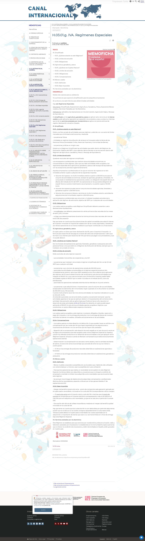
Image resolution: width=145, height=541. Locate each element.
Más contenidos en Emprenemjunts (64, 483)
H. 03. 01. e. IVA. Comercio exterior (39, 116)
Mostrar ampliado (108, 49)
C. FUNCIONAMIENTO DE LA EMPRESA (37, 43)
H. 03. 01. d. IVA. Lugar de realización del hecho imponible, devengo (39, 111)
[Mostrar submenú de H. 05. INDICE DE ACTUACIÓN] (49, 171)
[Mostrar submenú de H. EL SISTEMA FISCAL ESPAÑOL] (49, 69)
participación (56, 30)
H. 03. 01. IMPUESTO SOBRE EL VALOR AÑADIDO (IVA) (38, 90)
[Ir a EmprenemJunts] (120, 2)
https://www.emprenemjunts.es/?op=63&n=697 (77, 457)
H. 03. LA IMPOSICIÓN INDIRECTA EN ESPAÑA (36, 85)
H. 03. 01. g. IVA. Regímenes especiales (37, 126)
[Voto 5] (114, 446)
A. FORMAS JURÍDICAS (36, 33)
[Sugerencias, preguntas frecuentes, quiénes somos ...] (130, 1)
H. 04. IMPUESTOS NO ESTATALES (35, 166)
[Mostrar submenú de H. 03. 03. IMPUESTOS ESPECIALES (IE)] (49, 160)
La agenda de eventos (60, 487)
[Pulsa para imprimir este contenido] (113, 40)
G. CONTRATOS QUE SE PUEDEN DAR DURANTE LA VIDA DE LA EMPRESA (37, 63)
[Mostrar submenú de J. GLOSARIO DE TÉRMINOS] (49, 202)
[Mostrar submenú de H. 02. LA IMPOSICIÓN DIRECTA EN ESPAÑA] (49, 79)
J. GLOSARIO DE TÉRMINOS (37, 201)
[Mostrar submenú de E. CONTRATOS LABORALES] (49, 54)
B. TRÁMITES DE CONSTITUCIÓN (34, 37)
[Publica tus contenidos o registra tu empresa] (133, 1)
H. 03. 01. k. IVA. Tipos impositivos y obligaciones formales (39, 145)
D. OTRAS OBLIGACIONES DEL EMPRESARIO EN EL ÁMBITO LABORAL (38, 49)
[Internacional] (65, 19)
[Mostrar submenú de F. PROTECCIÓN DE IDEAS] (49, 58)
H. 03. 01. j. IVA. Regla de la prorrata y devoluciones (37, 140)
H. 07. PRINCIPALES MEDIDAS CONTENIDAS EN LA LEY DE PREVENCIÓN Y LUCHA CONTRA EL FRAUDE (39, 185)
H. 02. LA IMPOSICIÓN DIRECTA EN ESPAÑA (35, 79)
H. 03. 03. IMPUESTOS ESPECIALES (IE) (35, 160)
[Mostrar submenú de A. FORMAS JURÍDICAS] (49, 33)
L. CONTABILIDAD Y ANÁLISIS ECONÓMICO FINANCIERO (38, 213)
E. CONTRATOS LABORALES (37, 54)
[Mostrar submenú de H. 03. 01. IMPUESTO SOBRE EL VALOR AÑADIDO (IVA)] (49, 90)
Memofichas (33, 29)
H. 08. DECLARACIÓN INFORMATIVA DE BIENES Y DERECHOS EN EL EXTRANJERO (39, 192)
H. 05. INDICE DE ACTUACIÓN (38, 171)
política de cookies (55, 502)
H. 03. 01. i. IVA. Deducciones (37, 135)
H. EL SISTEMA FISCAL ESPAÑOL (35, 69)
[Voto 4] (113, 446)
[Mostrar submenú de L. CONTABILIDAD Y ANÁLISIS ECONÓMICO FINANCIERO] (49, 212)
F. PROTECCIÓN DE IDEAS (37, 58)
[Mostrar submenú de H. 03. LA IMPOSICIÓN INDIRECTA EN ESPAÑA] (49, 84)
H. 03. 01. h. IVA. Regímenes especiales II (37, 131)
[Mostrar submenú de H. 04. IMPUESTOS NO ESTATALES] (49, 166)
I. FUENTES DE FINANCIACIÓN (38, 198)
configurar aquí (38, 505)
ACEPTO (43, 510)
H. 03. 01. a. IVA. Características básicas (38, 95)
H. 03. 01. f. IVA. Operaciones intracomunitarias (37, 120)
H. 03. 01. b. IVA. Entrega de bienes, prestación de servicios (38, 101)
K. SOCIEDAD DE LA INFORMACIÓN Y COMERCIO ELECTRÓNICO (38, 207)
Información (56, 28)
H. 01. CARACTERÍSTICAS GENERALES (36, 74)
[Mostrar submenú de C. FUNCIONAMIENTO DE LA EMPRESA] (49, 42)
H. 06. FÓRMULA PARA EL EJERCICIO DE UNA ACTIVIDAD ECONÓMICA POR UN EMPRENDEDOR (38, 177)
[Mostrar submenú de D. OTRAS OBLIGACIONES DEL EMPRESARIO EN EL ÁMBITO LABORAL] (49, 47)
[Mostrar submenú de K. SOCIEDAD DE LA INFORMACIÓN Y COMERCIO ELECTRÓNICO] (49, 205)
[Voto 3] (111, 446)
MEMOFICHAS (35, 25)
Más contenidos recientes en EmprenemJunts (67, 485)
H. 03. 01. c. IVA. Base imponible (38, 105)
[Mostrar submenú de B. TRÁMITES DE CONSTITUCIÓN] (49, 37)
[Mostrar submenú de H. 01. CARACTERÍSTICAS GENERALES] (49, 74)
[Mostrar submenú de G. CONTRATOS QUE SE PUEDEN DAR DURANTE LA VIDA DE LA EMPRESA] (49, 62)
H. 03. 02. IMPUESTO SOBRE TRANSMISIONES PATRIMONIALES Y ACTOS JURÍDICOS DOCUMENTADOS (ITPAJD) (38, 153)
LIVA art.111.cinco (79, 303)
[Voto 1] (108, 446)
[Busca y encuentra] (136, 1)
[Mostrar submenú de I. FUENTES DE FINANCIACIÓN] (49, 198)
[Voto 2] (110, 446)
